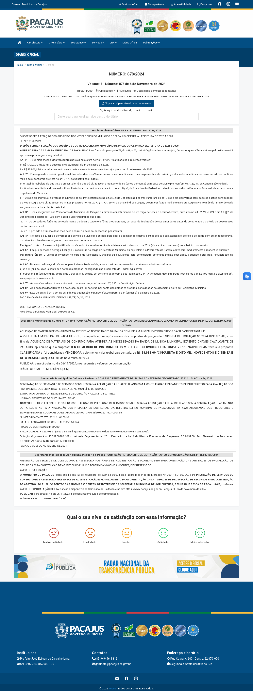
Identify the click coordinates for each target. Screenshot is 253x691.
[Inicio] (19, 43)
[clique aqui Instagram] (136, 678)
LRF (112, 42)
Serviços (97, 42)
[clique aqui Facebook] (126, 678)
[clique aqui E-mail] (117, 678)
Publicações (150, 42)
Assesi (113, 688)
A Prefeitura (34, 42)
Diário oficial (34, 64)
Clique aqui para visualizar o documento (127, 103)
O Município (56, 42)
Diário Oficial (130, 42)
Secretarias (77, 42)
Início (20, 64)
